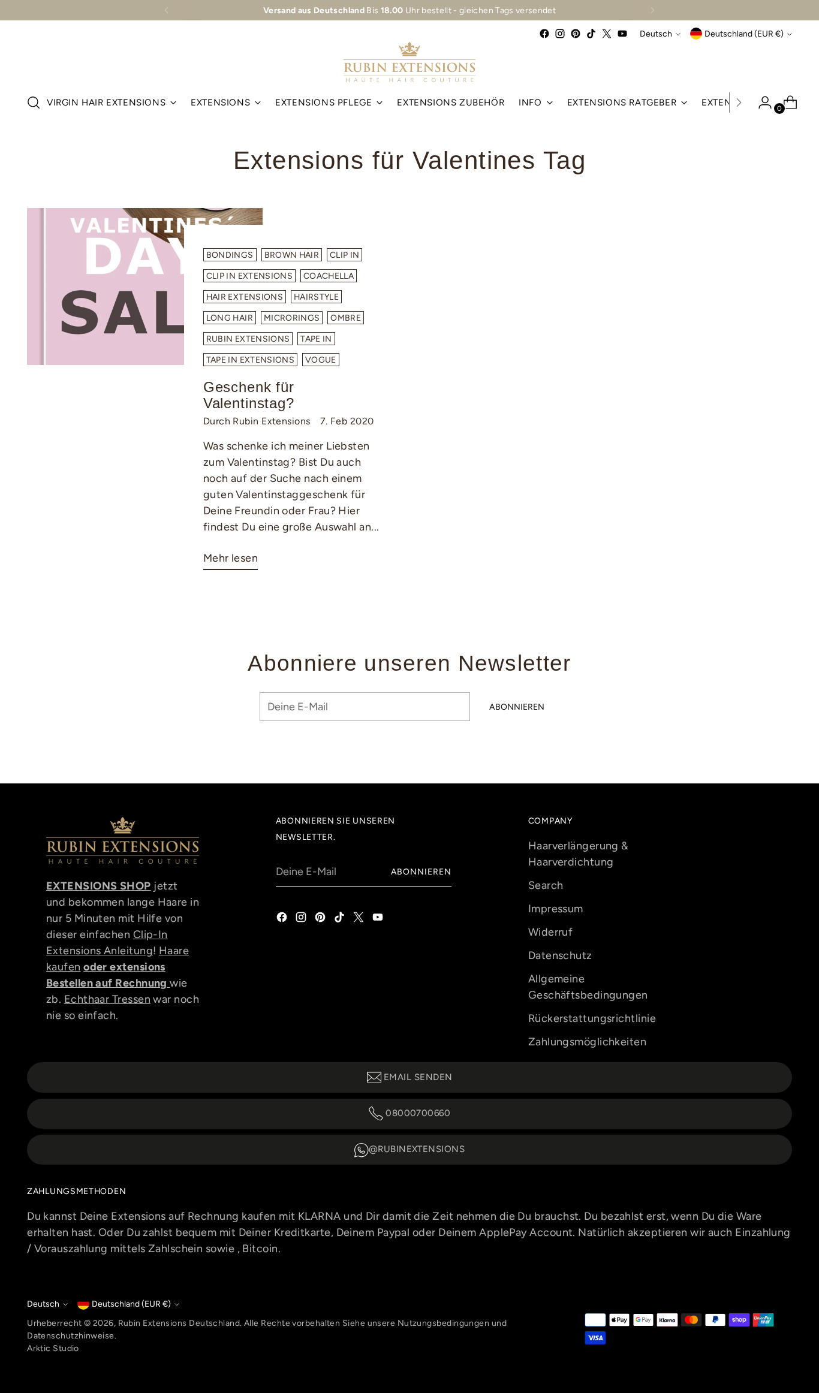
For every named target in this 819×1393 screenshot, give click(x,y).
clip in (344, 255)
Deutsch (656, 33)
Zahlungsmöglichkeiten (587, 1041)
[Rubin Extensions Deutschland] (409, 62)
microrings (292, 317)
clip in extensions (249, 276)
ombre (345, 317)
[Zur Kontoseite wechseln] (760, 102)
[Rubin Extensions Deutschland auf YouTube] (622, 33)
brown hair (292, 255)
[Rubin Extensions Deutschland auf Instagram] (560, 33)
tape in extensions (250, 359)
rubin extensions (248, 338)
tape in (316, 338)
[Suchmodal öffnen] (34, 102)
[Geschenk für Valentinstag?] (144, 393)
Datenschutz (560, 955)
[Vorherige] (166, 10)
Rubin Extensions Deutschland (179, 1323)
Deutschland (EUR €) (744, 33)
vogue (320, 359)
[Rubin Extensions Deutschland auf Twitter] (606, 33)
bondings (230, 255)
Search (546, 885)
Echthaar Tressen (107, 999)
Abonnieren (421, 871)
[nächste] (652, 10)
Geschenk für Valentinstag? (248, 395)
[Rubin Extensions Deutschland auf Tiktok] (591, 33)
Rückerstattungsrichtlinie (592, 1018)
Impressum (555, 908)
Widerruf (550, 932)
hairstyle (316, 296)
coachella (328, 276)
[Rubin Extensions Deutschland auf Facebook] (544, 33)
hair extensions (244, 296)
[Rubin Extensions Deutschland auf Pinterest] (575, 33)
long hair (229, 317)
